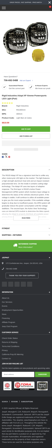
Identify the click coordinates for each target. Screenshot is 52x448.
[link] (4, 284)
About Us (5, 298)
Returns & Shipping (9, 342)
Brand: (5, 106)
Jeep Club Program (9, 326)
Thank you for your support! (22, 275)
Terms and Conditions (10, 346)
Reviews (14, 402)
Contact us (6, 358)
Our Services (7, 302)
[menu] (4, 8)
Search (5, 402)
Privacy (5, 350)
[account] (42, 8)
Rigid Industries (22, 106)
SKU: (4, 110)
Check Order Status (10, 338)
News (4, 314)
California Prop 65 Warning (12, 354)
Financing (6, 318)
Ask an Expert (25, 80)
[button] (7, 103)
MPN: (4, 114)
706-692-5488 (11, 80)
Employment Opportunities (12, 310)
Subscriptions (27, 402)
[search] (10, 8)
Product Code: (8, 118)
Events (4, 306)
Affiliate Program (8, 322)
